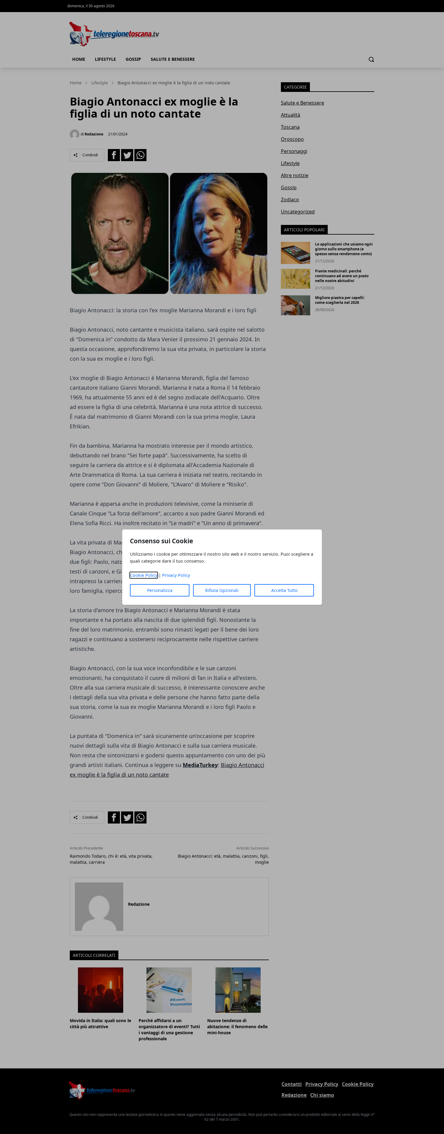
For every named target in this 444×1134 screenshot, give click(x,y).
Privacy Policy (176, 575)
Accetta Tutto (284, 590)
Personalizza (159, 590)
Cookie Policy (143, 575)
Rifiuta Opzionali (222, 590)
